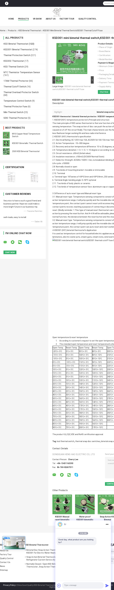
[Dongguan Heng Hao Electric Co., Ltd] (57, 12)
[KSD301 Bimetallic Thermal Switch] (6, 143)
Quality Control (87, 19)
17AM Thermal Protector (15, 81)
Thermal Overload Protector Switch (21, 92)
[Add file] (59, 585)
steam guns (86, 237)
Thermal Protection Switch (16, 55)
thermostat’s (73, 136)
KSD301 (57, 136)
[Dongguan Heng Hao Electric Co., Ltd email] (6, 242)
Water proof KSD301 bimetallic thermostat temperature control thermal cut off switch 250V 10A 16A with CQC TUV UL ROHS (84, 518)
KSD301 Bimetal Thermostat (17, 49)
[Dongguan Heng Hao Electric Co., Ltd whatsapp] (14, 242)
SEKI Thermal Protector (15, 118)
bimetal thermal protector (84, 116)
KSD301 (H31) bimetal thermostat (69, 230)
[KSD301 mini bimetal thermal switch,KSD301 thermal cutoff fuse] (71, 59)
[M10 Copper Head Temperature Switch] (6, 135)
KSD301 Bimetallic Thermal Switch (27, 143)
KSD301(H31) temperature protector (70, 120)
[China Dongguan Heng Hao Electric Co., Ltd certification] (11, 177)
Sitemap (4, 570)
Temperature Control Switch (17, 100)
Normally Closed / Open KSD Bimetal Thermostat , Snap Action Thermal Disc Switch (44, 566)
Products (23, 19)
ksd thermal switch (65, 441)
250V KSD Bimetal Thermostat (26, 151)
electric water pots (71, 237)
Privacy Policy (9, 585)
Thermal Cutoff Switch (14, 86)
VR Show (37, 19)
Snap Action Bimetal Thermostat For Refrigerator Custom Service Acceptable (44, 558)
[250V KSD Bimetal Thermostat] (6, 151)
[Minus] (107, 524)
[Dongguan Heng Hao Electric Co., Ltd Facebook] (6, 3)
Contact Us (5, 562)
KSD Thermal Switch (13, 66)
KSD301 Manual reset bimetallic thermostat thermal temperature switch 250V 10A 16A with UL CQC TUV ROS (62, 518)
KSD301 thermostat (61, 116)
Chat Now (104, 92)
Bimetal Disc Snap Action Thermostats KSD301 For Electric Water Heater (44, 551)
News (2, 566)
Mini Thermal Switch (13, 112)
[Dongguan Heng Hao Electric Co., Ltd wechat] (21, 242)
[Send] (107, 585)
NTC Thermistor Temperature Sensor (21, 72)
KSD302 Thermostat (13, 61)
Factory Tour (67, 19)
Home (11, 19)
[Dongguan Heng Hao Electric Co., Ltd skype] (29, 242)
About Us (50, 19)
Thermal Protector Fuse (15, 106)
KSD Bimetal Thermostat (29, 30)
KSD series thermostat (81, 123)
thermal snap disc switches (87, 441)
